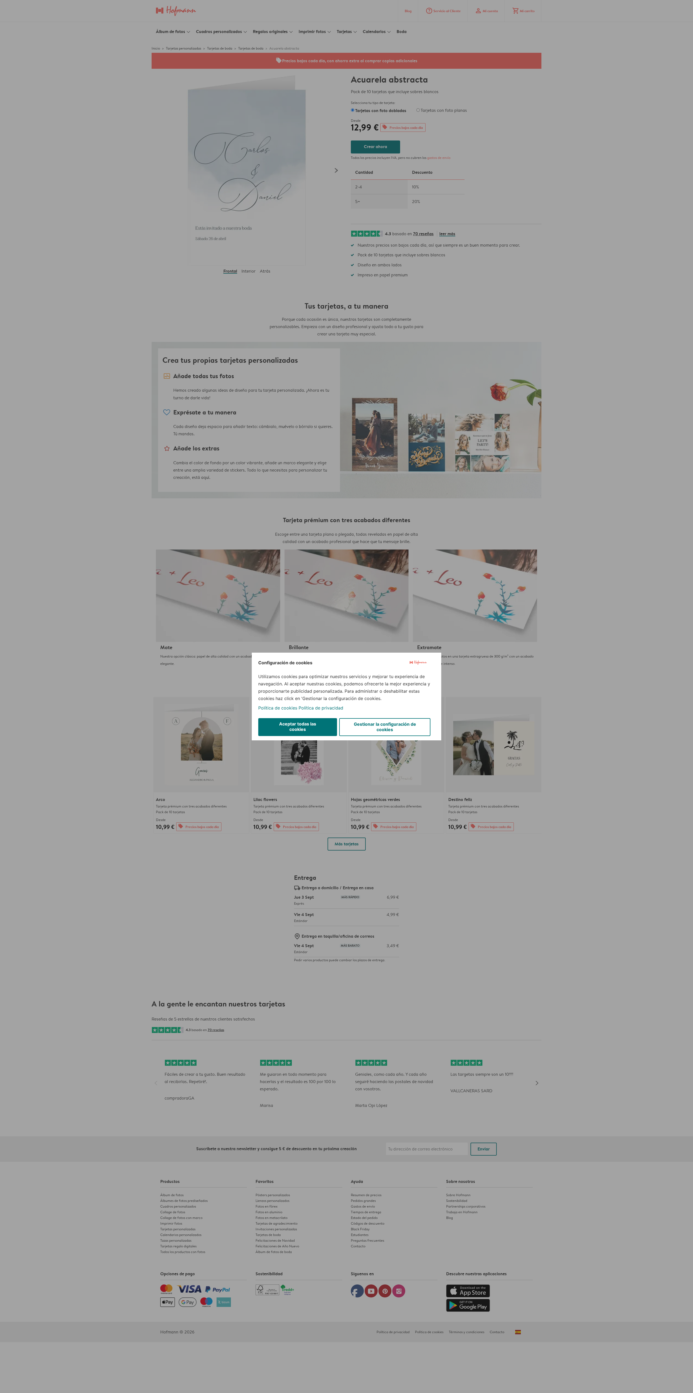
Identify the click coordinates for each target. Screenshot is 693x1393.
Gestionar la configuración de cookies (385, 726)
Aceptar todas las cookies (297, 726)
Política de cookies (277, 708)
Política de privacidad (321, 708)
